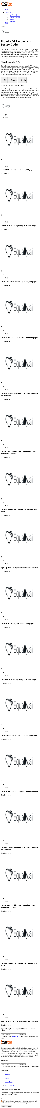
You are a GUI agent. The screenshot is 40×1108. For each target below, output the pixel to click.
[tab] (4, 80)
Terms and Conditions (11, 1085)
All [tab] (6, 114)
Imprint (7, 1078)
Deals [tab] (6, 117)
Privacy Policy (15, 1036)
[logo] (7, 6)
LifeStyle (12, 21)
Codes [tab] (7, 116)
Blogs (6, 23)
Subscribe (23, 1034)
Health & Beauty (15, 17)
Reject (3, 1106)
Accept (9, 1106)
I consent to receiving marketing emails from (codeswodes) (21, 1066)
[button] (22, 12)
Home (6, 10)
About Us (7, 1074)
